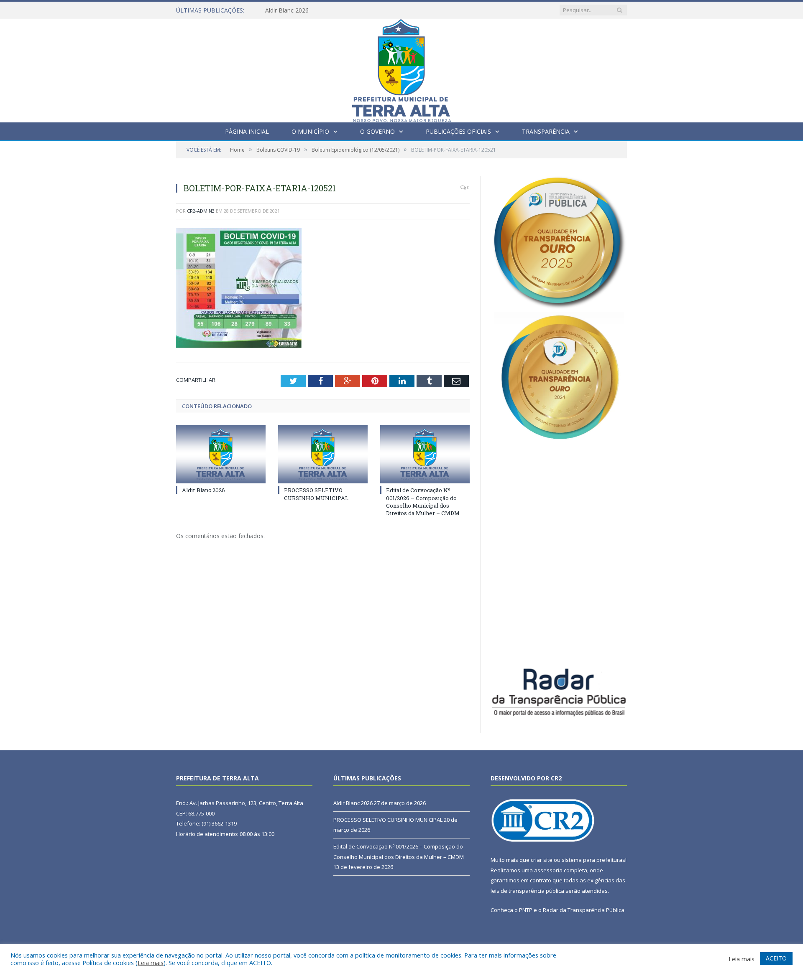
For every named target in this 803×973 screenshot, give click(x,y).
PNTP (525, 910)
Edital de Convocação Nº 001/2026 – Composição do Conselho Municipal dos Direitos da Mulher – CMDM (423, 501)
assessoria (548, 870)
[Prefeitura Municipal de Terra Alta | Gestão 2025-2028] (401, 68)
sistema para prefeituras (593, 860)
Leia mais (151, 962)
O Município (310, 131)
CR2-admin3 (201, 211)
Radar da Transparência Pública (583, 910)
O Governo (377, 131)
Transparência (546, 131)
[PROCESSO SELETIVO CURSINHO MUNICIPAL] (323, 454)
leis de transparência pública (527, 890)
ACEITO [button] (776, 958)
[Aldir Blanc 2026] (221, 454)
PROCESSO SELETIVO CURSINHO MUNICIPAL (316, 493)
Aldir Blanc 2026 (287, 10)
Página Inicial (247, 131)
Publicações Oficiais (458, 131)
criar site (541, 860)
